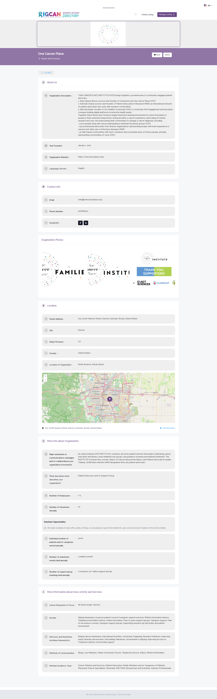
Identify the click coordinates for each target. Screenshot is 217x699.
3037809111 (83, 211)
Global (44, 59)
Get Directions (169, 428)
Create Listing (147, 15)
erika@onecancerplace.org (90, 199)
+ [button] (45, 376)
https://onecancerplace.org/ (91, 157)
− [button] (45, 380)
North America (54, 59)
